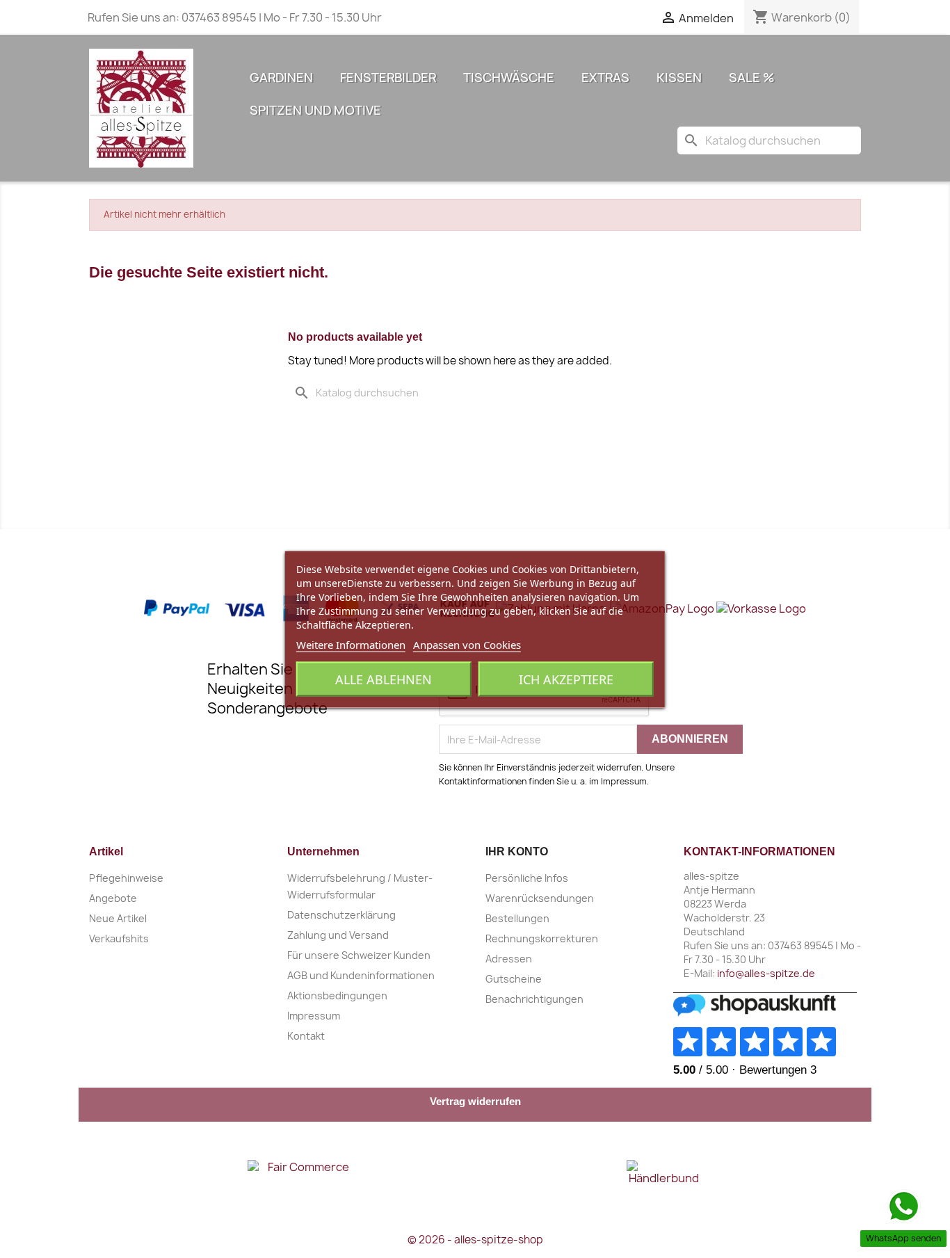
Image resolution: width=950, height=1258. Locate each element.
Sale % (752, 77)
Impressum (313, 1015)
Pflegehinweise (126, 878)
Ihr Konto (516, 851)
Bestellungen (517, 918)
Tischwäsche (508, 77)
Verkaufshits (119, 938)
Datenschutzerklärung (341, 914)
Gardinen (281, 77)
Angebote (113, 898)
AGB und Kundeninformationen (361, 975)
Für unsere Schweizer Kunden (358, 955)
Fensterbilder (388, 77)
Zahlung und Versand (338, 935)
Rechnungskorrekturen (541, 938)
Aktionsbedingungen (337, 995)
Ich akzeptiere (566, 678)
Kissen (679, 77)
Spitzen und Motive (315, 110)
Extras (605, 77)
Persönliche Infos (526, 878)
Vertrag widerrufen (475, 1101)
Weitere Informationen (350, 644)
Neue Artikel (118, 918)
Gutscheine (513, 978)
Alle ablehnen (383, 678)
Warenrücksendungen (539, 898)
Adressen (508, 958)
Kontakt (306, 1035)
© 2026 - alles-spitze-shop (475, 1239)
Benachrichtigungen (534, 999)
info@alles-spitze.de (766, 973)
